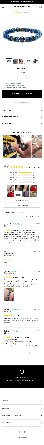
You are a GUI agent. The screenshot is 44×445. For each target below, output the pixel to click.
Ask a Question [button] (23, 205)
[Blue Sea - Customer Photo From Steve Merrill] (10, 188)
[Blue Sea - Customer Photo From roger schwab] (33, 194)
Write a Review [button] (23, 201)
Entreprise (5, 408)
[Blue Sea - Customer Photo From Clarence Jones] (18, 194)
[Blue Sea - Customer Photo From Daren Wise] (33, 188)
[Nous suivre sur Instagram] (25, 432)
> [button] (29, 352)
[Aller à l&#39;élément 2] (15, 61)
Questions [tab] (21, 212)
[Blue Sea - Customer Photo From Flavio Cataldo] (18, 188)
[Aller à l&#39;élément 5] (35, 61)
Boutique (5, 401)
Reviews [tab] (7, 212)
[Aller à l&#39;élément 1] (9, 61)
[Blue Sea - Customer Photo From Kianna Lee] (25, 194)
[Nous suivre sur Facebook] (19, 432)
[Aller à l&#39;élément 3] (22, 61)
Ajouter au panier (22, 94)
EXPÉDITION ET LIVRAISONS (11, 415)
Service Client (6, 423)
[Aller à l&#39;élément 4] (28, 61)
